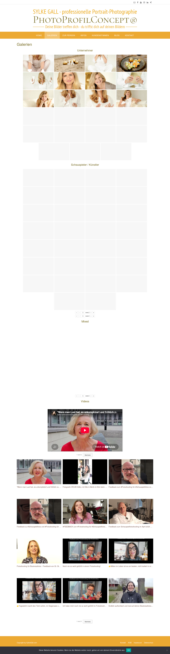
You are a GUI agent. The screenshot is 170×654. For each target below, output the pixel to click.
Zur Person (68, 35)
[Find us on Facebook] (137, 2)
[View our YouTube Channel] (140, 2)
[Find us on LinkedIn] (147, 2)
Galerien (52, 35)
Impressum (138, 642)
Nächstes (88, 622)
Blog (117, 35)
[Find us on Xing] (150, 2)
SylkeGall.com (31, 642)
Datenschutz (148, 642)
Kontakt (129, 35)
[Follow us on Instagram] (144, 2)
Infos (83, 35)
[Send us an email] (134, 2)
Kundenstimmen (100, 35)
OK (128, 650)
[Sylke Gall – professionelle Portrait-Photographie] (85, 18)
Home (39, 35)
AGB (130, 642)
